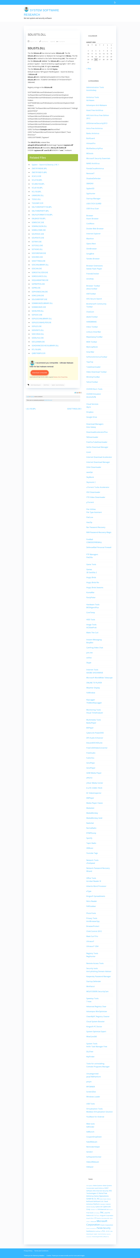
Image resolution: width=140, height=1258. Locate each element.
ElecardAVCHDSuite (94, 743)
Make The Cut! (92, 632)
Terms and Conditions (41, 1251)
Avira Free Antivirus (94, 128)
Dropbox (89, 412)
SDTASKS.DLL (37, 249)
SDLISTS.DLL (46, 385)
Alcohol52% (91, 397)
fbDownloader (92, 437)
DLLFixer (89, 1051)
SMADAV (89, 183)
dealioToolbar (92, 317)
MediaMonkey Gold (94, 818)
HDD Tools (90, 619)
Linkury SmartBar (93, 332)
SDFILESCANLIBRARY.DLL (42, 318)
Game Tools (91, 564)
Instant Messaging (94, 639)
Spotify (89, 838)
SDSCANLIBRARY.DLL (40, 265)
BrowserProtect (92, 926)
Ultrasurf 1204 (92, 946)
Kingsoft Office (89, 1218)
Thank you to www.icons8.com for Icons (64, 1255)
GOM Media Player (94, 773)
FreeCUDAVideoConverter (97, 748)
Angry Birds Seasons (94, 587)
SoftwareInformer (93, 1157)
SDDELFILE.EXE (38, 338)
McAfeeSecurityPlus (94, 148)
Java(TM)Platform (93, 1076)
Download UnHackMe (39, 373)
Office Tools (91, 878)
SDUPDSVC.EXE (38, 234)
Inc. (102, 1212)
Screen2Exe (91, 1091)
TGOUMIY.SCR (37, 203)
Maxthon (90, 238)
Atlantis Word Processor (96, 886)
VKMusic (89, 848)
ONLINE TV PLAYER (94, 682)
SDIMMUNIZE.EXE (39, 307)
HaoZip (89, 522)
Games (89, 569)
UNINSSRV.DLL (38, 195)
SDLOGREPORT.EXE (39, 299)
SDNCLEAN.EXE (38, 295)
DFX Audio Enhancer (94, 738)
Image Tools (91, 624)
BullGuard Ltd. (98, 1201)
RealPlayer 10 (98, 1231)
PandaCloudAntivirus (95, 168)
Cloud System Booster (95, 1021)
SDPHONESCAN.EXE (40, 291)
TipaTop (89, 362)
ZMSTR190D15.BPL (39, 172)
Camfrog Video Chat (94, 647)
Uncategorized (92, 1073)
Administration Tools (95, 87)
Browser (89, 215)
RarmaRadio (91, 828)
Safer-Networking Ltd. (36, 385)
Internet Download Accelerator (99, 457)
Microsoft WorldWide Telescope (99, 677)
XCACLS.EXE (36, 176)
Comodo (102, 1204)
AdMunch (90, 1132)
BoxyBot (89, 642)
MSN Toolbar (91, 342)
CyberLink (98, 1207)
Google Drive (91, 417)
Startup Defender (93, 981)
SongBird (90, 253)
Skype (88, 662)
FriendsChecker (92, 273)
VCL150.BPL (36, 191)
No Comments (61, 41)
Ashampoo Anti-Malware (96, 105)
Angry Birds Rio (92, 582)
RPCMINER (90, 1086)
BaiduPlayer (91, 723)
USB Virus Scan (92, 208)
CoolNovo (90, 223)
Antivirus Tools (92, 97)
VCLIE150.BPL (37, 188)
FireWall (89, 539)
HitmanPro (90, 143)
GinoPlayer (90, 768)
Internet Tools (92, 669)
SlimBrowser (91, 248)
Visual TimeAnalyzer (94, 713)
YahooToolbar (92, 382)
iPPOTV (89, 778)
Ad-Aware (90, 100)
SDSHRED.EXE (37, 257)
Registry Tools (92, 953)
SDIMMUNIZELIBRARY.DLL (42, 303)
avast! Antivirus (99, 1188)
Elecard (111, 1209)
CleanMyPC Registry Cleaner (98, 1016)
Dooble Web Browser (95, 228)
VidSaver (89, 1167)
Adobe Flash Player (94, 269)
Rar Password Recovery (95, 527)
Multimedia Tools (93, 720)
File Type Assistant (94, 512)
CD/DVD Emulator (93, 394)
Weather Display (93, 688)
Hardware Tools (92, 604)
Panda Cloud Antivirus (91, 1228)
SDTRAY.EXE (37, 241)
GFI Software (97, 1212)
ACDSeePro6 (91, 627)
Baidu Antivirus (92, 133)
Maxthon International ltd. (103, 1218)
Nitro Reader (91, 901)
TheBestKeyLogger (94, 703)
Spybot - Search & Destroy (58, 385)
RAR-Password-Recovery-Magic (98, 532)
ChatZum (90, 312)
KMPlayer (90, 798)
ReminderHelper (93, 1147)
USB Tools (90, 1104)
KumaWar (90, 592)
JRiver (98, 1215)
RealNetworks (90, 1231)
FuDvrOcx (90, 758)
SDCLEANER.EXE (38, 342)
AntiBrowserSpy (93, 921)
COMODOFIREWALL (94, 542)
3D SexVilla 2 (91, 572)
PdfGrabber (91, 906)
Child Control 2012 (94, 931)
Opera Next (91, 243)
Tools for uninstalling (95, 1063)
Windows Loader (93, 1096)
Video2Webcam (92, 1162)
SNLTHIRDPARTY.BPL (40, 211)
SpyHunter (90, 193)
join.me (89, 652)
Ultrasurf (90, 941)
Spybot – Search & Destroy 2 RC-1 (45, 164)
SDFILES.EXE (37, 326)
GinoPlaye (90, 763)
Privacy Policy (64, 377)
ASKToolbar (91, 294)
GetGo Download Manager (97, 447)
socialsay (90, 278)
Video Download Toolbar (96, 372)
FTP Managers (92, 554)
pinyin (89, 1081)
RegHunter (90, 956)
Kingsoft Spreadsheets (95, 896)
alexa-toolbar (91, 288)
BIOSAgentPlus (92, 607)
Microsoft (93, 1221)
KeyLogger (90, 700)
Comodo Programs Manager (98, 1066)
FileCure (89, 517)
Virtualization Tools (94, 1109)
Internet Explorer (93, 233)
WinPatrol (90, 986)
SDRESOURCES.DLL (39, 276)
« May (88, 68)
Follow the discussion (80, 392)
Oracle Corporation (106, 1225)
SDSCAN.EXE (37, 268)
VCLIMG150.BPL (38, 184)
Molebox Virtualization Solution (99, 1112)
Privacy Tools (91, 918)
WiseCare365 (91, 1036)
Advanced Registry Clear (96, 1006)
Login (28, 396)
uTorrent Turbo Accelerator (97, 487)
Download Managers (94, 424)
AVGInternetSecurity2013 (96, 123)
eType (88, 891)
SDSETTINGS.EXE (38, 261)
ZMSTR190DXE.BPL (39, 168)
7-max (88, 1001)
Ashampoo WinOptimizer (96, 1011)
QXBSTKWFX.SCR (38, 353)
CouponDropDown (94, 1137)
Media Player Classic (94, 803)
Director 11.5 (94, 1209)
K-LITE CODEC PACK (94, 788)
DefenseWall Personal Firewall (98, 547)
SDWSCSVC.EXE (38, 222)
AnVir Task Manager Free (96, 1046)
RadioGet (90, 823)
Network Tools (92, 860)
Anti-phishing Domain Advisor (98, 971)
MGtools (89, 153)
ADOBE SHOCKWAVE (94, 672)
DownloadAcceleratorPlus (97, 432)
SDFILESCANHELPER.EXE (41, 322)
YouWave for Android (95, 1117)
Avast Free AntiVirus (94, 110)
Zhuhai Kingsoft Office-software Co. (100, 1236)
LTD (95, 1218)
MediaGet (90, 808)
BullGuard (90, 138)
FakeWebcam (91, 1142)
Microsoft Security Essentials (98, 158)
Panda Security (103, 1228)
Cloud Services (92, 404)
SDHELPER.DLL (38, 311)
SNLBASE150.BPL (39, 218)
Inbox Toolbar (92, 327)
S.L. (104, 1231)
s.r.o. (108, 1231)
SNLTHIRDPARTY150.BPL (42, 207)
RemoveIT (90, 173)
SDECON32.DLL (38, 334)
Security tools (92, 968)
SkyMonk (90, 477)
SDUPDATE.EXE (38, 238)
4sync (88, 407)
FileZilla (89, 557)
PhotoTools (91, 913)
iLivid (88, 452)
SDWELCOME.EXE (39, 230)
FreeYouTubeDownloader (96, 442)
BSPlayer (90, 728)
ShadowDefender (93, 178)
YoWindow (90, 692)
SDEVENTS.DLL (38, 330)
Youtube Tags (92, 853)
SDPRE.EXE (36, 288)
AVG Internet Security (100, 1191)
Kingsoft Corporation (106, 1215)
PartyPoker (91, 597)
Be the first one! (48, 400)
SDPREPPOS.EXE (38, 284)
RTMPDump (91, 833)
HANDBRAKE (91, 322)
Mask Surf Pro (92, 936)
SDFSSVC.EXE (37, 315)
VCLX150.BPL (37, 180)
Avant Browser (92, 218)
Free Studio (90, 1213)
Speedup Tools (92, 998)
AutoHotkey (91, 90)
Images (82, 1255)
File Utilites (91, 509)
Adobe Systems (97, 1185)
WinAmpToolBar (93, 377)
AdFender (90, 1127)
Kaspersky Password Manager (98, 976)
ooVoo (89, 657)
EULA (59, 377)
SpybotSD (52, 41)
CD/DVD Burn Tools (94, 389)
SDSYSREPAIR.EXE (39, 253)
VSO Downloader (93, 492)
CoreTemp (90, 612)
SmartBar (90, 352)
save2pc (89, 472)
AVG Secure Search (94, 299)
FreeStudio (90, 753)
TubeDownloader (93, 367)
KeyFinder (90, 1056)
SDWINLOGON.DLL (39, 226)
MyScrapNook (92, 347)
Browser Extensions (94, 266)
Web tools (90, 1124)
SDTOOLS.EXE (37, 245)
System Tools (91, 1043)
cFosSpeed (90, 863)
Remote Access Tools (95, 963)
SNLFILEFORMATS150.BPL (42, 214)
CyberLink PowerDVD (95, 733)
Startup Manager (93, 198)
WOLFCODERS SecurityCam (97, 991)
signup (32, 396)
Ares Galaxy (91, 427)
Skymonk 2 (90, 482)
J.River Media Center (94, 783)
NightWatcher (44, 41)
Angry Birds (91, 577)
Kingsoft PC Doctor (94, 1026)
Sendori (89, 1152)
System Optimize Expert (96, 1031)
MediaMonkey (92, 813)
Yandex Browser (93, 258)
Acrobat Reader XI (93, 881)
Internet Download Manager (98, 462)
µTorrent (90, 502)
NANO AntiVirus (93, 163)
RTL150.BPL (36, 349)
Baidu (101, 1199)
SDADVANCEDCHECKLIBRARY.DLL (45, 345)
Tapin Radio (91, 843)
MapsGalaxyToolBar (94, 337)
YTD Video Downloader (95, 497)
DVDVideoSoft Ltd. (103, 1209)
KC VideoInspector (93, 793)
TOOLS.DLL (36, 199)
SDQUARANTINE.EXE (40, 280)
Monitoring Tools (93, 710)
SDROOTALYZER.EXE (40, 272)
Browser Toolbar (93, 286)
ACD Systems (89, 1185)
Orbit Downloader (93, 467)
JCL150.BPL (31, 409)
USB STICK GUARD (93, 203)
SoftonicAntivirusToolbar (96, 357)
